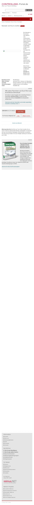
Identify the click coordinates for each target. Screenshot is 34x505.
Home (3, 21)
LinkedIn (6, 445)
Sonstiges (19, 21)
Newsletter (7, 471)
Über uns (7, 438)
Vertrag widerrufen (11, 452)
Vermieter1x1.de (8, 495)
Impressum (8, 459)
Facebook (7, 443)
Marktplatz (7, 21)
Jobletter (6, 472)
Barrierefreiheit (9, 454)
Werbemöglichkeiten (9, 439)
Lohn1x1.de (7, 493)
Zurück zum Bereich (17, 123)
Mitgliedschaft (8, 466)
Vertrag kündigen (11, 450)
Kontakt (6, 436)
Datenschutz (8, 457)
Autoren (10, 15)
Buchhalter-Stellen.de (9, 492)
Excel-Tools (14, 21)
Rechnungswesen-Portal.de (11, 490)
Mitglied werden (6, 12)
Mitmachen (7, 467)
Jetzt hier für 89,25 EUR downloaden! (10, 166)
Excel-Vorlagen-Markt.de (10, 497)
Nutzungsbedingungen (12, 455)
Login (31, 14)
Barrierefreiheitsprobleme (10, 469)
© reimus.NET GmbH (6, 502)
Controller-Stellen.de (9, 488)
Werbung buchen (18, 15)
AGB (6, 441)
